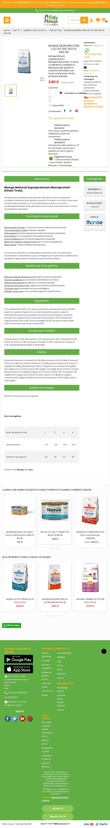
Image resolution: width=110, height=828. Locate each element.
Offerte (60, 710)
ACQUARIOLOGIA (64, 653)
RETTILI (60, 669)
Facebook (8, 719)
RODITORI (61, 674)
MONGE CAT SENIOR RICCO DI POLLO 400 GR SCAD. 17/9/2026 (90, 535)
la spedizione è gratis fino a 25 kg (93, 102)
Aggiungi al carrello (73, 93)
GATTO (60, 665)
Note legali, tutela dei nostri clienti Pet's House (47, 729)
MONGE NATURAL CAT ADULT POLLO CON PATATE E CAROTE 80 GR (20, 535)
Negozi (45, 695)
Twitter (15, 719)
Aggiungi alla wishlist (61, 118)
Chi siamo (46, 660)
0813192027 (98, 45)
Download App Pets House (47, 676)
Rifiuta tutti (57, 816)
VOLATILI (60, 678)
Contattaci (47, 691)
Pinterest (30, 719)
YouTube (22, 719)
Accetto (57, 808)
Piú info (46, 797)
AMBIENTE (61, 657)
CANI (59, 661)
